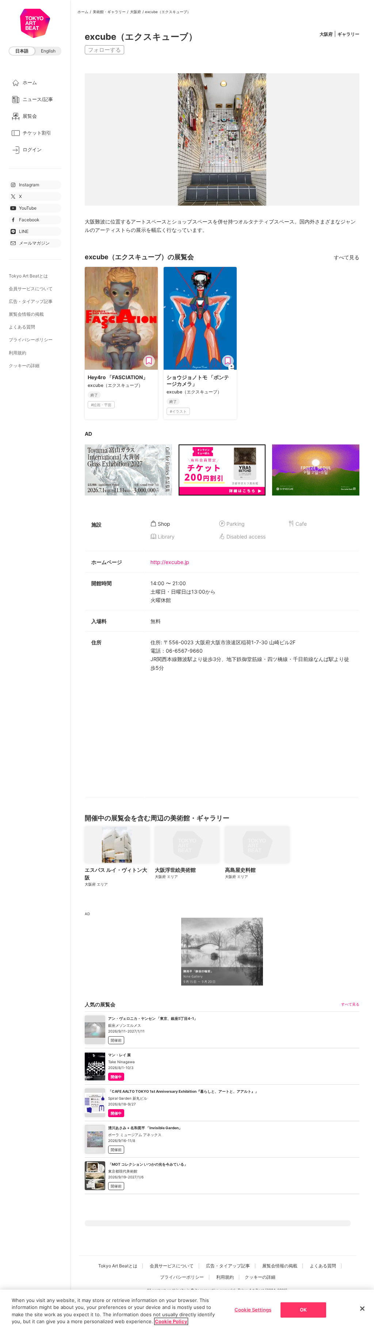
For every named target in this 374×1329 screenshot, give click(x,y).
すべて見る (346, 257)
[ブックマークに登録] (149, 361)
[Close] (362, 1309)
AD (88, 434)
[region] (187, 1309)
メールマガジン (34, 243)
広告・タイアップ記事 (31, 301)
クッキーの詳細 (24, 365)
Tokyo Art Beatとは (28, 276)
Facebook (29, 219)
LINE (23, 231)
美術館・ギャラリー (109, 11)
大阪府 (135, 11)
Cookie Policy (171, 1321)
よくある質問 (22, 327)
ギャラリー (348, 34)
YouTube (28, 208)
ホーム (82, 11)
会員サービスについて (31, 288)
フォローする (104, 49)
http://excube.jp (169, 562)
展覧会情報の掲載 (26, 314)
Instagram (29, 184)
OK (303, 1310)
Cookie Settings (252, 1310)
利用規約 (17, 352)
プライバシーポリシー (31, 339)
